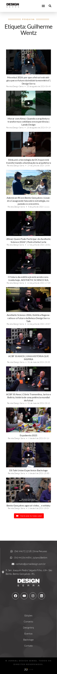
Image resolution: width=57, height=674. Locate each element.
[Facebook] (15, 595)
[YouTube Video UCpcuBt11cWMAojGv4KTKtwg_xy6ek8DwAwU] (28, 61)
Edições (28, 615)
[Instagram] (32, 595)
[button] (43, 5)
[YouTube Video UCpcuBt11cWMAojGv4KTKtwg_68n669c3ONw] (28, 299)
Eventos (28, 633)
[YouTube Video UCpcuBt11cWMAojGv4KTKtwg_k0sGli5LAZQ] (28, 144)
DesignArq (28, 627)
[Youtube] (24, 595)
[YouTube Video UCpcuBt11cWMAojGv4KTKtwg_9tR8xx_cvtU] (28, 419)
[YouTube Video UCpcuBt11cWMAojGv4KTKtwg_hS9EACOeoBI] (28, 490)
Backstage (28, 639)
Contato (28, 645)
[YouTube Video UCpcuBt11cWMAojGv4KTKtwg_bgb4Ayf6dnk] (28, 340)
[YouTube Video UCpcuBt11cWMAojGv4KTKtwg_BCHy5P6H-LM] (28, 182)
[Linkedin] (41, 595)
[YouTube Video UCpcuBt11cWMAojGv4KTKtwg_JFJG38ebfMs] (28, 223)
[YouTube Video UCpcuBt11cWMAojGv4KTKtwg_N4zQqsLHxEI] (28, 378)
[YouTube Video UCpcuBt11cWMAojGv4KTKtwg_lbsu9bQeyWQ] (28, 261)
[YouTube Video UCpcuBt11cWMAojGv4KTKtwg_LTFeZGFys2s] (28, 103)
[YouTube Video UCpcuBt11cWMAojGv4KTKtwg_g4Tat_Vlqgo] (28, 454)
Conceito (28, 621)
